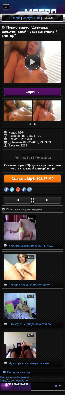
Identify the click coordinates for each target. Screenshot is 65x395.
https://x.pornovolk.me (14, 380)
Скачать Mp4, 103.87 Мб (32, 179)
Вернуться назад (18, 372)
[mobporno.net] (28, 7)
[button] (32, 62)
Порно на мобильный (14, 377)
